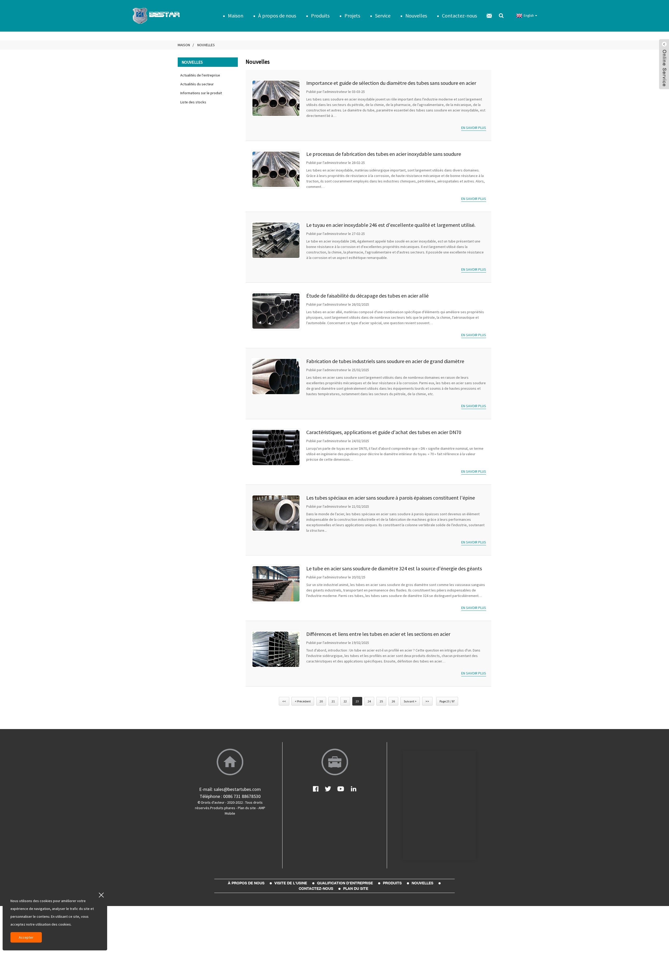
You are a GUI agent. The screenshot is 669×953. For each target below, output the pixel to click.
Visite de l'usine (290, 883)
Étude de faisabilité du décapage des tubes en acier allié (367, 295)
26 (393, 701)
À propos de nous (277, 15)
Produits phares (222, 808)
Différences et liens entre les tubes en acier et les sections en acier (378, 634)
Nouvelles (416, 15)
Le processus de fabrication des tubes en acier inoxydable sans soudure (383, 154)
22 (345, 701)
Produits (320, 15)
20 (321, 701)
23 (357, 701)
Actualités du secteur (197, 84)
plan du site (355, 888)
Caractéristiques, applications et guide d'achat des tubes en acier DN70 (383, 432)
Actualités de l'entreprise (200, 75)
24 (369, 701)
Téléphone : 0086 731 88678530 (230, 796)
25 (381, 701)
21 (333, 701)
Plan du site (247, 808)
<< (284, 701)
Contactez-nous (459, 15)
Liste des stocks (193, 102)
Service (382, 15)
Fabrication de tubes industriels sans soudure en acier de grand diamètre (385, 361)
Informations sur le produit (201, 93)
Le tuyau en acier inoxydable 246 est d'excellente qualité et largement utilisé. (390, 225)
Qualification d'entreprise (345, 883)
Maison (235, 15)
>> (427, 701)
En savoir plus (473, 127)
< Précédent (303, 701)
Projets (352, 15)
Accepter (26, 937)
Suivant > (410, 701)
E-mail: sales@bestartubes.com (230, 789)
